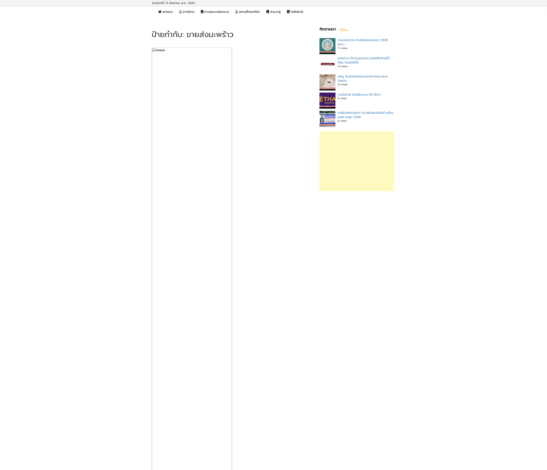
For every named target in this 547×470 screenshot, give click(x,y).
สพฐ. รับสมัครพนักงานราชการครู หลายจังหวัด (363, 78)
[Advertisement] (356, 161)
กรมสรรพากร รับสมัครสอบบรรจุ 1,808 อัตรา (363, 42)
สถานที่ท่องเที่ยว (249, 12)
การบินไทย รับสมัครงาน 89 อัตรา (359, 94)
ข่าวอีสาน (188, 12)
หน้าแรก (167, 12)
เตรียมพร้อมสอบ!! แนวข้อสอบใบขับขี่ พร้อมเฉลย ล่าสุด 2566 (366, 115)
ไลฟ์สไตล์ (296, 12)
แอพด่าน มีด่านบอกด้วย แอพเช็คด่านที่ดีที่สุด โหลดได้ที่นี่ (364, 60)
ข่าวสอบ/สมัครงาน (216, 12)
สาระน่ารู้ (275, 12)
